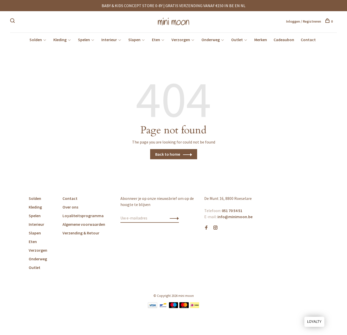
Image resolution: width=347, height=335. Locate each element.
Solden (35, 39)
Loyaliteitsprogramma (83, 215)
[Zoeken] (13, 21)
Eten (156, 39)
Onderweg (210, 39)
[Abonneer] (173, 218)
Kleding (60, 39)
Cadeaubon (284, 39)
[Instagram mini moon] (215, 227)
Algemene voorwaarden (83, 224)
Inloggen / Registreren (303, 21)
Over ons (70, 207)
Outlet (237, 39)
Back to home (167, 154)
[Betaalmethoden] (152, 306)
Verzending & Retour (80, 232)
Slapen (134, 39)
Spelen (84, 39)
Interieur (109, 39)
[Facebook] (206, 227)
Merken (260, 39)
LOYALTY (314, 322)
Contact (308, 39)
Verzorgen (180, 39)
